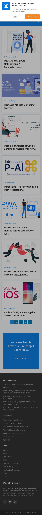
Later (21, 15)
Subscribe (34, 15)
